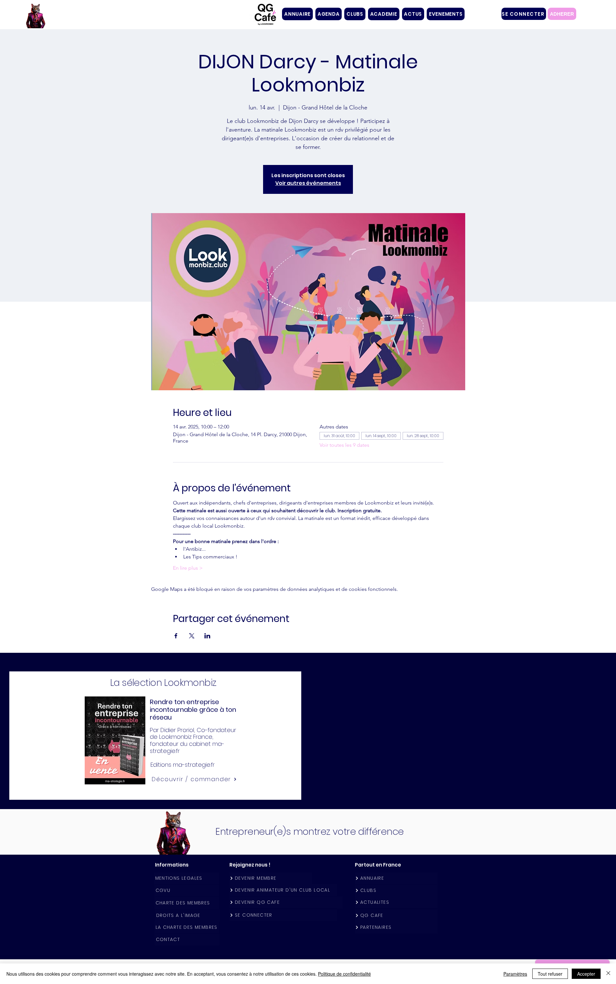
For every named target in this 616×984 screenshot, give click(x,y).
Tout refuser (550, 974)
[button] (354, 14)
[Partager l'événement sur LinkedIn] (207, 635)
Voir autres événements (308, 183)
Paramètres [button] (515, 974)
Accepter (586, 974)
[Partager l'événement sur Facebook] (176, 635)
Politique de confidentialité (344, 974)
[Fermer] (608, 974)
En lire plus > (188, 568)
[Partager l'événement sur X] (192, 635)
